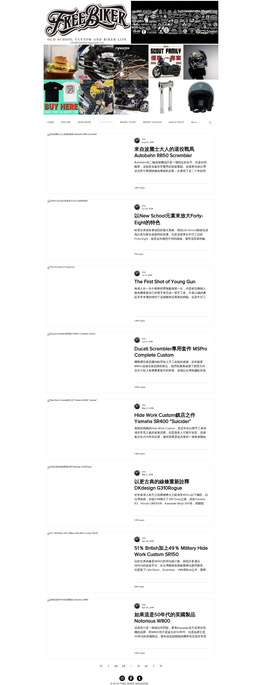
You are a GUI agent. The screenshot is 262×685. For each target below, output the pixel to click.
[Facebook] (131, 678)
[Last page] (161, 666)
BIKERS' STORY (128, 122)
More (193, 122)
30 (131, 666)
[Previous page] (108, 666)
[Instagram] (122, 678)
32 (146, 666)
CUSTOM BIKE (105, 122)
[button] (210, 123)
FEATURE (66, 122)
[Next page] (153, 666)
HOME (50, 122)
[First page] (101, 666)
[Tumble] (139, 678)
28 (116, 666)
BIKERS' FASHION (152, 122)
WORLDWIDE (84, 122)
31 (138, 666)
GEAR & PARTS (176, 122)
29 (123, 666)
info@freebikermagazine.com (87, 42)
